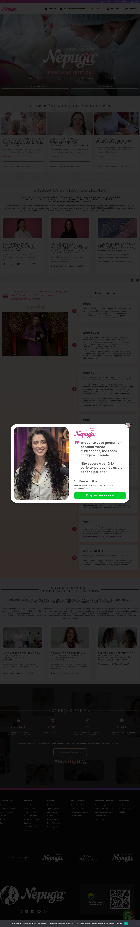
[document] (70, 463)
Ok (126, 923)
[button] (128, 425)
